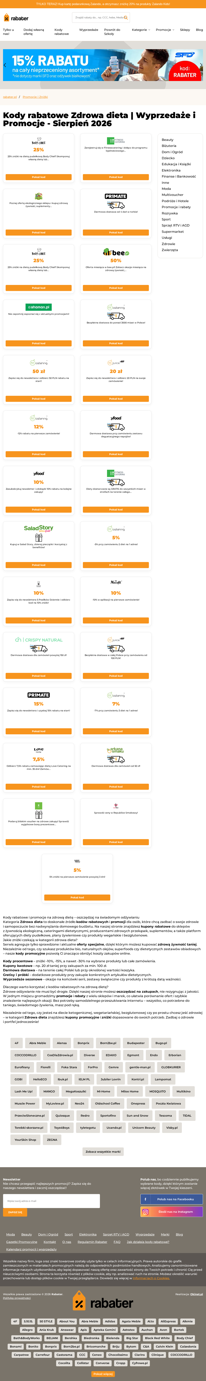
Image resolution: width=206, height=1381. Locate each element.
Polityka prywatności (17, 1298)
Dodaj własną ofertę (34, 32)
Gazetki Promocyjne (21, 1242)
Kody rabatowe (62, 32)
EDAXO (111, 1055)
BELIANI (52, 1338)
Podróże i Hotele (175, 201)
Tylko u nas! (8, 32)
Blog (199, 30)
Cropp (120, 1363)
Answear (67, 1330)
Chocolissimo (118, 1355)
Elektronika (171, 170)
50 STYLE (46, 1321)
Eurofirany (22, 1067)
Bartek (179, 1330)
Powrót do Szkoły (112, 32)
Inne (165, 183)
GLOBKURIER (171, 1067)
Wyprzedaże (88, 30)
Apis (83, 1330)
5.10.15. (28, 1321)
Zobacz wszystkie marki (103, 1151)
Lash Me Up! (24, 1091)
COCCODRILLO (25, 1055)
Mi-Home (103, 1091)
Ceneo (97, 1355)
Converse (102, 1363)
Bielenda (112, 1338)
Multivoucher (172, 195)
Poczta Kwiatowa (168, 1103)
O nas (66, 1242)
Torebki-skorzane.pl (29, 1128)
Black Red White (157, 1338)
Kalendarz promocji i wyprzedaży (31, 1249)
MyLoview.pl (55, 1103)
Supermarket (173, 232)
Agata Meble (131, 1321)
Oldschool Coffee (107, 1103)
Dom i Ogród (172, 152)
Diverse (89, 1055)
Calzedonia (188, 1346)
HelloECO (40, 1079)
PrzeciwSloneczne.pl (30, 1115)
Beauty (167, 140)
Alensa (62, 1043)
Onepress (138, 1103)
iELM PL (84, 1079)
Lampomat (163, 1079)
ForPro (93, 1067)
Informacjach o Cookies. (151, 1278)
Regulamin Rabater (92, 1242)
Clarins (140, 1355)
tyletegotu (88, 1128)
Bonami (16, 1346)
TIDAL (187, 1115)
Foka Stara (69, 1067)
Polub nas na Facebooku (175, 1199)
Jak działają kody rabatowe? (148, 1242)
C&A (146, 1346)
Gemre (114, 1067)
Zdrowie (168, 244)
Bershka (71, 1338)
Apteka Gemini (105, 1330)
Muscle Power (25, 1103)
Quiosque (63, 1115)
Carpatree (21, 1355)
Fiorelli (45, 1067)
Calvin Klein (164, 1346)
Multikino (184, 1091)
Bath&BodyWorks (26, 1338)
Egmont (133, 1055)
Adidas (110, 1321)
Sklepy (185, 30)
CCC (82, 1355)
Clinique (157, 1355)
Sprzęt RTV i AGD (176, 225)
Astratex (129, 1330)
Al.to (150, 1321)
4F (17, 1043)
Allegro (27, 1330)
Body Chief (185, 1338)
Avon (163, 1330)
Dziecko (168, 158)
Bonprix (83, 1043)
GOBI (18, 1079)
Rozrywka (170, 213)
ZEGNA (52, 1140)
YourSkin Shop (25, 1140)
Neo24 (79, 1103)
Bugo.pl (161, 1043)
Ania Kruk (46, 1330)
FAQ (117, 1242)
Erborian (175, 1055)
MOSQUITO (157, 1091)
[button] (5, 65)
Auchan (147, 1330)
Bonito (33, 1346)
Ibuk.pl (63, 1079)
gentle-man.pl (140, 1067)
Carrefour (43, 1355)
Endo (154, 1055)
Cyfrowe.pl (140, 1363)
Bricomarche (96, 1346)
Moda (166, 189)
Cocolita (64, 1363)
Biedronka (91, 1338)
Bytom (131, 1346)
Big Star (132, 1338)
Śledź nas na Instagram (176, 1212)
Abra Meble (37, 1043)
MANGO (49, 1091)
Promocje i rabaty (176, 207)
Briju (115, 1346)
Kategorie (139, 30)
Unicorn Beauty (144, 1128)
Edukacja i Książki (176, 164)
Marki (165, 1234)
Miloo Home (130, 1091)
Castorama (64, 1355)
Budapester (136, 1043)
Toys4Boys (61, 1128)
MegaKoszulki (76, 1091)
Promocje (163, 30)
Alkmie (187, 1321)
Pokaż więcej (103, 1374)
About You (67, 1321)
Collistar (83, 1363)
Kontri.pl (138, 1079)
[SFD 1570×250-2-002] (103, 65)
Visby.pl (172, 1128)
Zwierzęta (170, 250)
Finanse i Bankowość (179, 176)
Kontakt (50, 1242)
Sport (166, 219)
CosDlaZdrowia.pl (60, 1055)
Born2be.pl (108, 1043)
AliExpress (168, 1321)
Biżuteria (169, 146)
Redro (85, 1115)
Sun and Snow (137, 1115)
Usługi (167, 238)
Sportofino (108, 1115)
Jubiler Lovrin (111, 1079)
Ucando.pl (114, 1128)
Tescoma (165, 1115)
